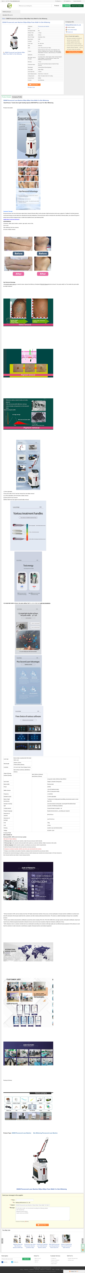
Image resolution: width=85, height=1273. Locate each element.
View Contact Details (72, 29)
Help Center (54, 1263)
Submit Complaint (55, 1260)
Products (26, 1269)
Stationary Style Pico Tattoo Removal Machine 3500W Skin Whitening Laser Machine (18, 1247)
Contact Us (53, 1258)
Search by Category (77, 5)
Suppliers (31, 1269)
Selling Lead (71, 1260)
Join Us (36, 1262)
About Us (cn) (38, 1258)
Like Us (5, 1262)
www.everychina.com (46, 1268)
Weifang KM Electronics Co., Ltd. (73, 25)
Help (53, 1269)
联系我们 (63, 1269)
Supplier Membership (73, 1258)
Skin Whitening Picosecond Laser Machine (45, 1133)
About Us (37, 1260)
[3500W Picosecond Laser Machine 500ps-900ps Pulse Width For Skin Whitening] (14, 50)
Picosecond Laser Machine (43, 26)
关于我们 (58, 1269)
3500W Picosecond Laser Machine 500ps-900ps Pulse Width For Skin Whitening (26, 22)
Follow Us (16, 1262)
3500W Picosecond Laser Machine (21, 1133)
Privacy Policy (54, 1262)
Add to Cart (32, 87)
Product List (70, 32)
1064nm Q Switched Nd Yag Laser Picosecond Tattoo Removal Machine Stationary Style (66, 1247)
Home (3, 18)
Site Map (37, 1269)
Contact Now (34, 84)
